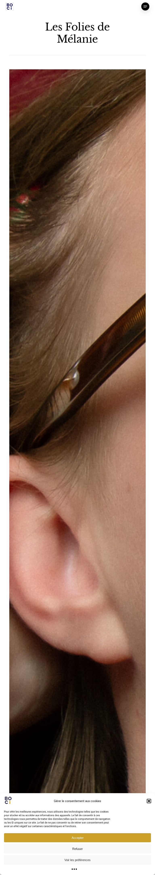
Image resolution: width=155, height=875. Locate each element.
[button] (149, 801)
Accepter (78, 837)
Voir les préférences (77, 860)
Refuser (77, 849)
